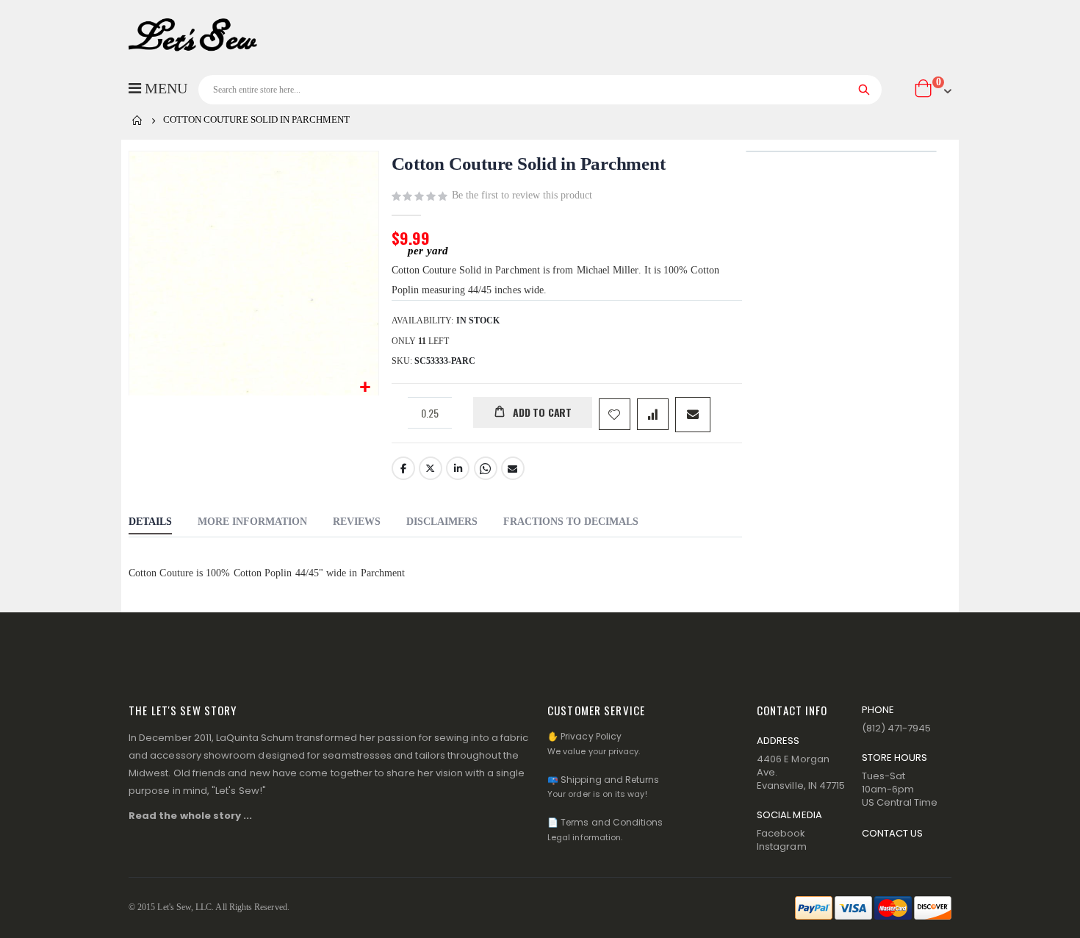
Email (513, 468)
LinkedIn (457, 468)
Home (137, 121)
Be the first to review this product (522, 195)
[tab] (150, 523)
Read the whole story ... (191, 816)
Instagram (782, 846)
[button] (365, 388)
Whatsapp (485, 468)
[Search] (864, 89)
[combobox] (540, 89)
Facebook (403, 468)
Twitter (430, 468)
